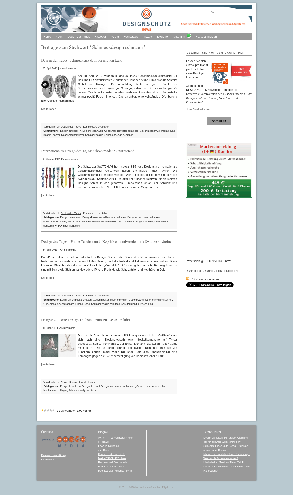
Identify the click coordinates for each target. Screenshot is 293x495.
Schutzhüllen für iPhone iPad (137, 303)
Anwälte (148, 36)
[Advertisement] (220, 230)
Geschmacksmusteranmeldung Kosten (150, 299)
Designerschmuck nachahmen (118, 386)
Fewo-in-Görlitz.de (108, 446)
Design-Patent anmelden (96, 217)
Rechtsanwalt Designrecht (113, 462)
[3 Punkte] (48, 410)
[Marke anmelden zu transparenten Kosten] (219, 196)
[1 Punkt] (42, 410)
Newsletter (180, 37)
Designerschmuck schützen (76, 299)
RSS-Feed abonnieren (205, 279)
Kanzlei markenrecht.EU (111, 454)
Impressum (47, 459)
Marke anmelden (206, 36)
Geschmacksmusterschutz (58, 303)
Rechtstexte (130, 36)
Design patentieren (70, 130)
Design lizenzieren (70, 386)
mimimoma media (149, 487)
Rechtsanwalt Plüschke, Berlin (115, 470)
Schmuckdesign (94, 135)
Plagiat (63, 390)
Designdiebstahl (91, 386)
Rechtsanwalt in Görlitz (111, 466)
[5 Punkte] (53, 410)
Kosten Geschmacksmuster (68, 135)
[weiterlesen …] (50, 109)
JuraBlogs (103, 450)
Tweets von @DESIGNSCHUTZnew (208, 261)
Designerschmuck (92, 130)
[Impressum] (64, 446)
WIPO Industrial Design (68, 225)
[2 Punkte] (45, 410)
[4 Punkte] (50, 410)
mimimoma (70, 68)
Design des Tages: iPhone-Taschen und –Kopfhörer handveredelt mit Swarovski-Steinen (107, 241)
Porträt (115, 36)
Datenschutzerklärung (53, 455)
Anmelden (219, 121)
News (59, 36)
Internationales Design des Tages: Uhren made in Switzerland (87, 150)
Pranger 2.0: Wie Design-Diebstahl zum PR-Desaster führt (85, 319)
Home (47, 36)
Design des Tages (78, 36)
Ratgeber (100, 36)
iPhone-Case (82, 303)
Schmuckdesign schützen (118, 135)
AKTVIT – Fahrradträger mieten (115, 437)
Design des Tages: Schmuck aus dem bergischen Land (81, 60)
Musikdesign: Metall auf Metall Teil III (223, 462)
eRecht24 (103, 441)
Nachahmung (50, 390)
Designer (163, 36)
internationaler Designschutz (127, 217)
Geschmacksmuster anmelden (121, 130)
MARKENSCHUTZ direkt (112, 458)
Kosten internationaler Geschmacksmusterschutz (95, 221)
